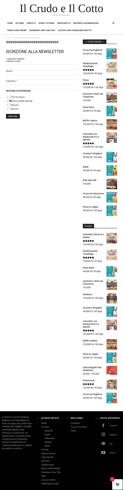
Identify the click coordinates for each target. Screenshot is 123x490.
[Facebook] (103, 425)
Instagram (113, 435)
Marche (14, 109)
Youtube (112, 453)
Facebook (113, 425)
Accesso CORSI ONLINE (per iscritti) (74, 30)
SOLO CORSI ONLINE (22, 101)
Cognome (11, 81)
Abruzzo (15, 105)
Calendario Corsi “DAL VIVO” (42, 30)
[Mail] (103, 443)
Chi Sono (19, 23)
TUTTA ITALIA (18, 97)
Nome (9, 71)
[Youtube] (103, 453)
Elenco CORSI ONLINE (16, 30)
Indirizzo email (13, 61)
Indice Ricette (63, 23)
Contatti (31, 23)
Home (8, 37)
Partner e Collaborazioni (85, 23)
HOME (10, 23)
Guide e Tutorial (46, 23)
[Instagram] (103, 434)
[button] (113, 23)
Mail (111, 444)
